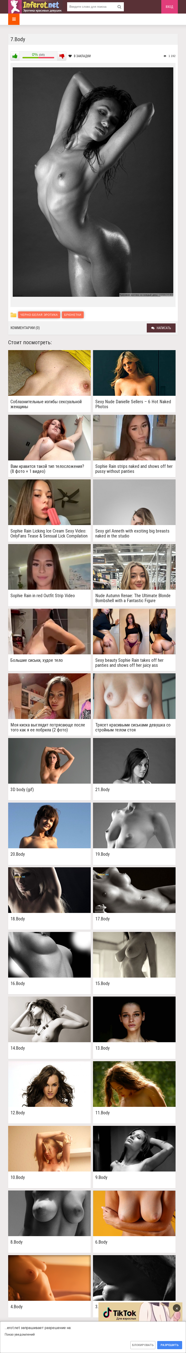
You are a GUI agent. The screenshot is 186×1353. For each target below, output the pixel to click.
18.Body (17, 919)
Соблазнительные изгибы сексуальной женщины (46, 404)
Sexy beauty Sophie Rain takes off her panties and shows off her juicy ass (129, 663)
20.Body (17, 854)
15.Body (102, 983)
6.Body (101, 1242)
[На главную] (35, 7)
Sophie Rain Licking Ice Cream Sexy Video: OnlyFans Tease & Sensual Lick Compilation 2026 (49, 533)
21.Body (102, 789)
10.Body (17, 1177)
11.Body (102, 1112)
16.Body (17, 983)
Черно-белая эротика (39, 314)
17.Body (102, 919)
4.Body (16, 1306)
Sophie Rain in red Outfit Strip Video (42, 595)
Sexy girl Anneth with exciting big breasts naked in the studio (132, 533)
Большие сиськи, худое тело (36, 660)
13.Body (102, 1048)
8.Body (16, 1242)
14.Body (17, 1048)
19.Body (102, 854)
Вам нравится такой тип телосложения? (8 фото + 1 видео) (47, 469)
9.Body (101, 1177)
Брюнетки (72, 314)
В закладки (82, 56)
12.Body (17, 1112)
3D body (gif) (22, 789)
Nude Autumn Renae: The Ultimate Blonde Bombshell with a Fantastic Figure (133, 598)
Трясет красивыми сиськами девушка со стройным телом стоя (133, 727)
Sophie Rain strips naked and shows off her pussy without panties (134, 469)
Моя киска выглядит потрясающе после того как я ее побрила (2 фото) (47, 727)
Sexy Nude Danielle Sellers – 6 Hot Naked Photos (133, 404)
